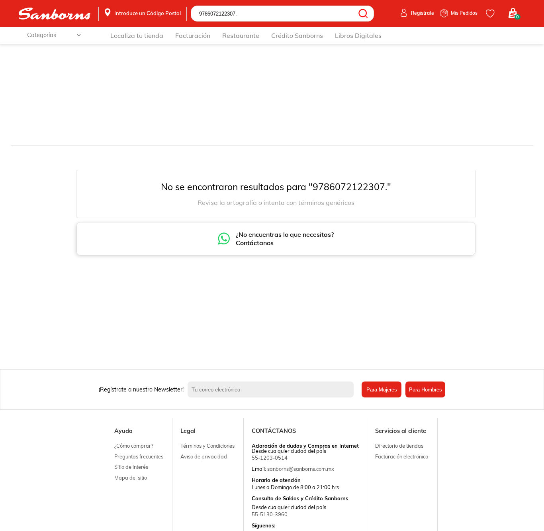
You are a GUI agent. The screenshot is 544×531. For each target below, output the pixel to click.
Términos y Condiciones (207, 445)
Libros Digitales (358, 35)
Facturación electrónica (402, 456)
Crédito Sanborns (297, 35)
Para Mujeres (381, 390)
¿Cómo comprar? (133, 445)
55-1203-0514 (270, 457)
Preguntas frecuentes (138, 456)
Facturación (192, 35)
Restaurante (240, 35)
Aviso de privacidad (203, 456)
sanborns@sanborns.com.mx (300, 469)
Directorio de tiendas (399, 445)
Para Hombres (425, 390)
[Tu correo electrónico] (273, 389)
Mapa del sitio (130, 477)
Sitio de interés (131, 467)
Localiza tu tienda (136, 35)
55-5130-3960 (270, 514)
